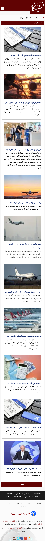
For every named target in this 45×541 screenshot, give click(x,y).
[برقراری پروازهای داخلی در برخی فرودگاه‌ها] (23, 187)
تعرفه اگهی (23, 506)
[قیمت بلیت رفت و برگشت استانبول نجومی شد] (23, 320)
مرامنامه (29, 503)
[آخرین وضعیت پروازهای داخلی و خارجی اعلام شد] (23, 276)
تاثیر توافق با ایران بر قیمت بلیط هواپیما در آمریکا (24, 149)
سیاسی (26, 493)
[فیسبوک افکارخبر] (21, 538)
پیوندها (11, 503)
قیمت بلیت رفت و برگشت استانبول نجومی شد (24, 336)
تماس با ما (19, 503)
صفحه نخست (36, 493)
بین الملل (37, 496)
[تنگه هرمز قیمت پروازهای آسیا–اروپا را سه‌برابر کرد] (23, 86)
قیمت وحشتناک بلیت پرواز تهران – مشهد (26, 55)
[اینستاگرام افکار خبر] (14, 538)
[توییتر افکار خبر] (18, 538)
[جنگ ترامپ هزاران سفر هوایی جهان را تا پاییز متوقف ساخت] (23, 228)
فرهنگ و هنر (16, 496)
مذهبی (6, 496)
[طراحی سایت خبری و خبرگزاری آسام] (33, 514)
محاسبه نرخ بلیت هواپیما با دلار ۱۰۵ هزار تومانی (24, 383)
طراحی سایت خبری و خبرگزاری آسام (19, 514)
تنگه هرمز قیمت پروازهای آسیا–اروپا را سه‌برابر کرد (23, 102)
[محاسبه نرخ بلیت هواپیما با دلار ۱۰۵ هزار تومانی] (23, 367)
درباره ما (38, 503)
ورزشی (18, 493)
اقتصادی (9, 493)
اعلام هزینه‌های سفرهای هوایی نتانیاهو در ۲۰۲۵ (24, 468)
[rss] (29, 538)
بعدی (22, 484)
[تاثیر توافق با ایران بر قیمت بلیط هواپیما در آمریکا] (23, 134)
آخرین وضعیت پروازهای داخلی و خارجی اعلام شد (23, 292)
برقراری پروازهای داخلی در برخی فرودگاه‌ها (26, 202)
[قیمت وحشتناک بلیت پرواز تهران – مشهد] (23, 39)
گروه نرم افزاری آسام (15, 528)
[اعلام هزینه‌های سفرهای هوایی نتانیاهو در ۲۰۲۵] (23, 453)
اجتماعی (27, 496)
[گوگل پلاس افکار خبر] (25, 538)
